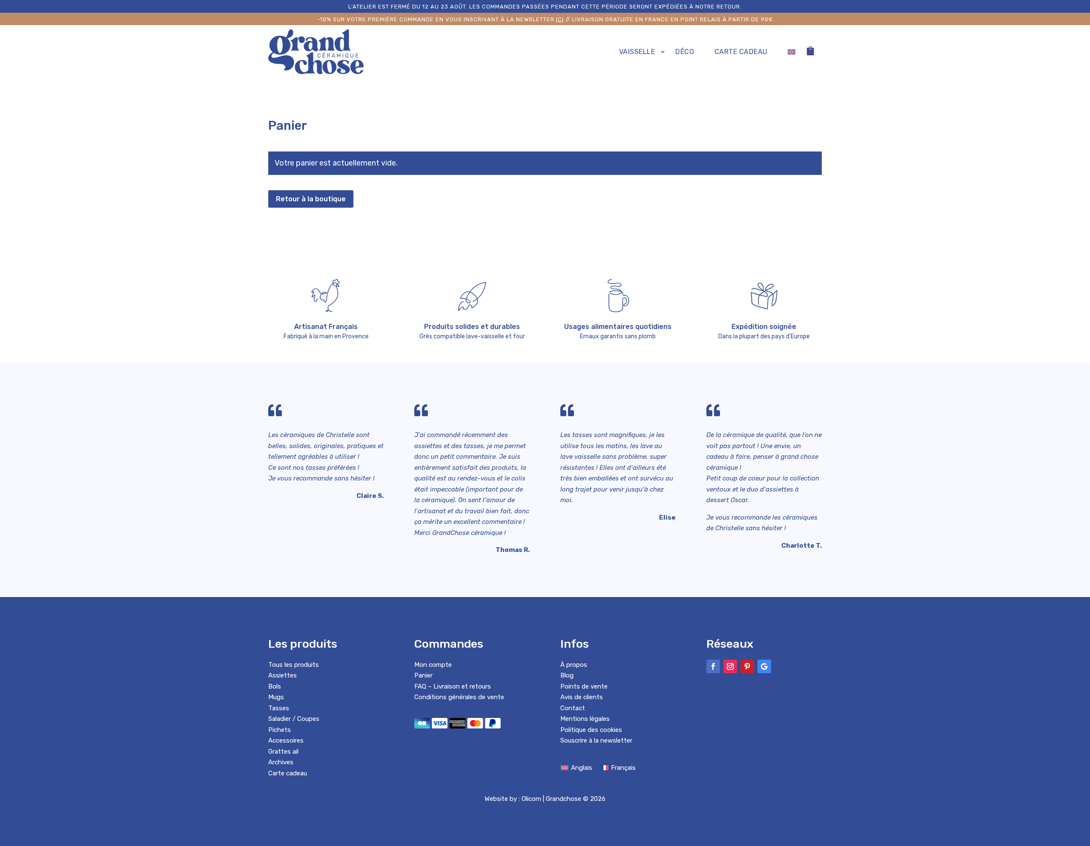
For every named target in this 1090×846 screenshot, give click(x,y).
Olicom (531, 799)
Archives (280, 762)
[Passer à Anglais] (791, 51)
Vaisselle (637, 52)
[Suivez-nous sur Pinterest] (747, 666)
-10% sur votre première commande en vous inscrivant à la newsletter (440, 19)
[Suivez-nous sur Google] (764, 666)
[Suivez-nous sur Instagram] (730, 666)
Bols (274, 686)
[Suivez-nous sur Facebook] (713, 666)
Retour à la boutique (311, 199)
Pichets (279, 730)
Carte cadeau (741, 52)
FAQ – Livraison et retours (452, 686)
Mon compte (433, 665)
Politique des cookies (591, 730)
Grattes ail (283, 751)
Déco (684, 52)
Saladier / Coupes (293, 719)
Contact (572, 708)
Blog (567, 675)
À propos (573, 665)
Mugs (276, 697)
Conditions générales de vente (459, 697)
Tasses (278, 708)
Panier (423, 675)
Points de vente (584, 686)
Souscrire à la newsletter (596, 740)
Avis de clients (581, 697)
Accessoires (286, 740)
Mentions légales (585, 719)
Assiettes (282, 675)
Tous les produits (293, 665)
